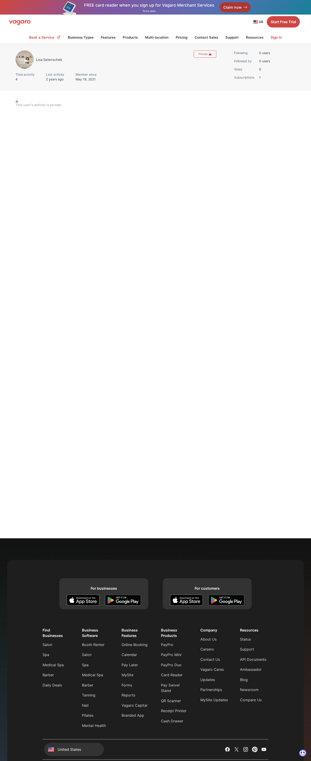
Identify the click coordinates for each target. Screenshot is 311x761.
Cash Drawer (172, 721)
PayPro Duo (171, 665)
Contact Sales (206, 37)
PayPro (167, 644)
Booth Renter (93, 644)
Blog (244, 679)
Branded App (133, 715)
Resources (254, 37)
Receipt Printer (173, 711)
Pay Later (130, 665)
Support (232, 37)
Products (130, 37)
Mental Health (94, 725)
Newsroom (249, 689)
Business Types (81, 37)
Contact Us (210, 659)
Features (108, 37)
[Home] (20, 22)
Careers (207, 649)
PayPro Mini (171, 654)
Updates (207, 679)
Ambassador (251, 669)
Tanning (88, 695)
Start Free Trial (283, 22)
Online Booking (135, 644)
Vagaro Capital (134, 705)
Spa (46, 654)
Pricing (181, 37)
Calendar (129, 654)
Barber (48, 675)
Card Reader (172, 675)
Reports (128, 695)
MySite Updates (214, 700)
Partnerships (211, 689)
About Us (208, 639)
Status (245, 639)
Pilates (87, 715)
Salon (47, 644)
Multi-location (156, 37)
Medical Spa (53, 665)
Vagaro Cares (212, 669)
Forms (127, 685)
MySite (127, 675)
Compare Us (251, 700)
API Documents (253, 659)
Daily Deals (52, 685)
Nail (85, 705)
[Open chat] (302, 752)
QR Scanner (171, 701)
